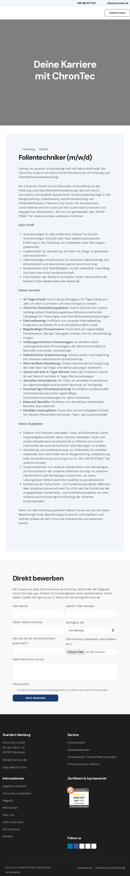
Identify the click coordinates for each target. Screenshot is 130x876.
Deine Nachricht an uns (28, 659)
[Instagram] (81, 846)
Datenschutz (21, 684)
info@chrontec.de (15, 760)
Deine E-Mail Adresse (80, 606)
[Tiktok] (93, 846)
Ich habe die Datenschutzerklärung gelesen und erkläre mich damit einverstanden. (62, 690)
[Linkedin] (70, 846)
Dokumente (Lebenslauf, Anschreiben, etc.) (91, 641)
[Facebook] (76, 846)
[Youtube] (87, 846)
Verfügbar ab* (75, 622)
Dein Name (20, 606)
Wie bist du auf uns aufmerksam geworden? (34, 641)
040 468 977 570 (15, 767)
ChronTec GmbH (15, 867)
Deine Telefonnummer (28, 622)
